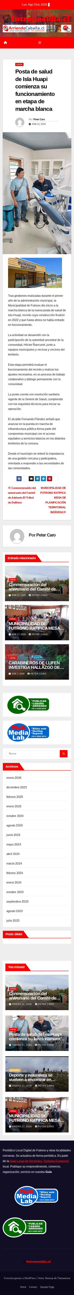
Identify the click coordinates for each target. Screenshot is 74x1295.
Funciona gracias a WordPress (20, 1278)
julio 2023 (12, 920)
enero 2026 (13, 777)
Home (23, 1287)
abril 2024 (13, 853)
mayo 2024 (13, 844)
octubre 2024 (15, 815)
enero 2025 (13, 806)
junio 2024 (13, 834)
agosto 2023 (14, 911)
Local (19, 64)
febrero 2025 (14, 796)
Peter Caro (39, 119)
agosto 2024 (14, 825)
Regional (15, 1070)
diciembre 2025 (16, 787)
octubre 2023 (15, 892)
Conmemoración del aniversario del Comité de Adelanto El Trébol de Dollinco (37, 589)
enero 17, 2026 (22, 1085)
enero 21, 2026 (22, 1004)
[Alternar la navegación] (39, 43)
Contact (33, 1287)
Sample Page (47, 1287)
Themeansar (63, 1278)
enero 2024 (13, 882)
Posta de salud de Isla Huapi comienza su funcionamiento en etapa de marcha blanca (36, 1039)
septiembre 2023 (17, 901)
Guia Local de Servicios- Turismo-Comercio (39, 1161)
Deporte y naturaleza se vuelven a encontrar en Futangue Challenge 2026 (32, 1079)
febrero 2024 (14, 873)
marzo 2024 (14, 863)
